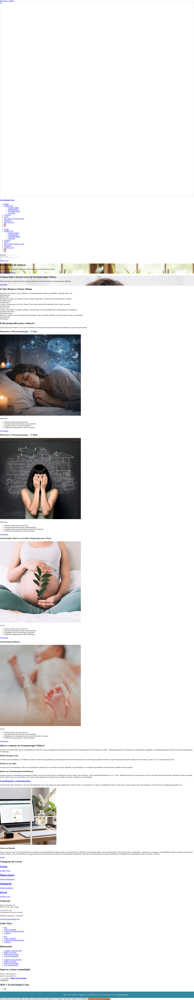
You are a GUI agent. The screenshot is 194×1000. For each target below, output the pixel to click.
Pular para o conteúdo (7, 1)
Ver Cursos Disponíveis (7, 272)
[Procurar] (1, 259)
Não (93, 999)
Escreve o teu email (6, 976)
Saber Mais (3, 285)
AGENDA (11, 213)
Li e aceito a (14, 978)
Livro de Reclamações (11, 956)
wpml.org (82, 994)
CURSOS (7, 215)
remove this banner (122, 994)
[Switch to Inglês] (5, 226)
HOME (6, 204)
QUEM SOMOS (13, 208)
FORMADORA (13, 209)
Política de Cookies (10, 952)
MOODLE (7, 220)
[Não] (111, 999)
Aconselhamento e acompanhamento (15, 781)
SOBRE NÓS (8, 206)
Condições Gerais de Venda (13, 951)
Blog (5, 928)
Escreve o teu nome (6, 974)
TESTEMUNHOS (14, 211)
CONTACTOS (9, 222)
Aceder (2, 857)
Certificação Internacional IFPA (14, 931)
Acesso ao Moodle (10, 929)
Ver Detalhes (4, 431)
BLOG (6, 217)
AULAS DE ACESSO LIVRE (14, 219)
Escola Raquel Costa (7, 200)
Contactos (7, 933)
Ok (89, 999)
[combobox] (9, 257)
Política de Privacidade (11, 954)
